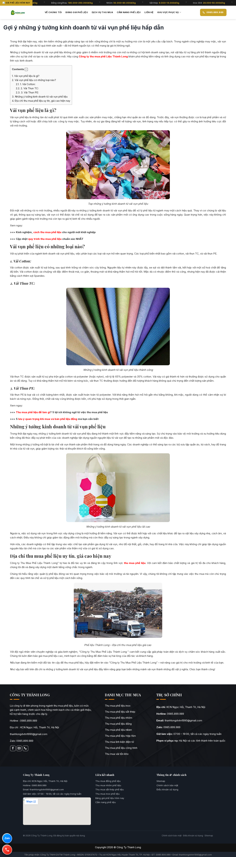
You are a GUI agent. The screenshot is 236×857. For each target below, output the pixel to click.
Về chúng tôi (53, 12)
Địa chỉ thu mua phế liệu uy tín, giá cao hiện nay (41, 100)
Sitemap (161, 781)
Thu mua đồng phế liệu (108, 781)
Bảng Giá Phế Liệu (76, 12)
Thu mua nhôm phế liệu (108, 785)
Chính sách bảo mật (167, 785)
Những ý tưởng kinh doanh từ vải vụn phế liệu (40, 96)
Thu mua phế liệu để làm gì (33, 412)
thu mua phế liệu (134, 563)
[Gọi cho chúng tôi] (25, 748)
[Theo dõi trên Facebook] (13, 748)
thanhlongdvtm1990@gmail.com (28, 734)
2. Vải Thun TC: (27, 88)
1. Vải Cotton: (25, 84)
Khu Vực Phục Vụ (168, 12)
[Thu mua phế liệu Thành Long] (18, 12)
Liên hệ (148, 12)
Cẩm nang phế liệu (129, 12)
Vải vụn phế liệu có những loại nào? (34, 80)
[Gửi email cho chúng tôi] (19, 748)
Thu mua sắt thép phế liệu (109, 789)
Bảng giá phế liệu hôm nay (109, 798)
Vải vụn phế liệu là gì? (26, 76)
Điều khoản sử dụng (167, 789)
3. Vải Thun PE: (27, 92)
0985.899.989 (28, 720)
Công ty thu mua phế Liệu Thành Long (103, 56)
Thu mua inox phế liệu (107, 793)
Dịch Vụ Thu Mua (102, 12)
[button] (26, 69)
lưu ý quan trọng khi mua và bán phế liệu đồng (47, 419)
